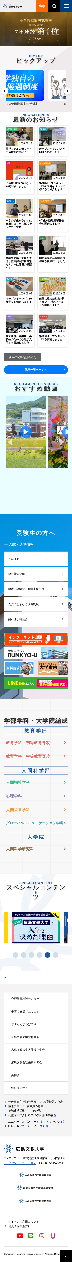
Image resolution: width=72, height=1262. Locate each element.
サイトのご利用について (23, 1221)
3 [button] (34, 955)
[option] (36, 29)
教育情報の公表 (53, 1101)
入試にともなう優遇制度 (23, 604)
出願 (42, 6)
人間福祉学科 (18, 782)
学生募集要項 (16, 573)
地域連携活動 (16, 1110)
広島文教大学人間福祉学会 (28, 1049)
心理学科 (14, 796)
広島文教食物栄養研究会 (26, 1062)
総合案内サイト (21, 1087)
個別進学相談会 (18, 619)
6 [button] (58, 955)
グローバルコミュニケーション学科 (35, 823)
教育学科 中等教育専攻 (28, 756)
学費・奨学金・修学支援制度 (26, 589)
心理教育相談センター (25, 998)
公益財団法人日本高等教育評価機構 (30, 1115)
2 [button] (26, 955)
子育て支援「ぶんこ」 (25, 1011)
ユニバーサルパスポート (23, 1121)
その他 (36, 1110)
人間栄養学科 (18, 809)
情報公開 (13, 1106)
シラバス (55, 1121)
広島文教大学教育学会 (25, 1037)
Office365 (14, 1126)
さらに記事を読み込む (23, 357)
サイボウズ (38, 1126)
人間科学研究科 (20, 849)
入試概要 (13, 558)
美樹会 (15, 1075)
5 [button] (50, 955)
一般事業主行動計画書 (22, 1101)
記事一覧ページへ (36, 369)
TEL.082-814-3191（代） (20, 1163)
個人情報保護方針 (19, 1226)
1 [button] (18, 955)
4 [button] (42, 955)
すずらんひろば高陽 (23, 1024)
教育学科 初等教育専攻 (28, 742)
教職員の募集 (35, 1106)
